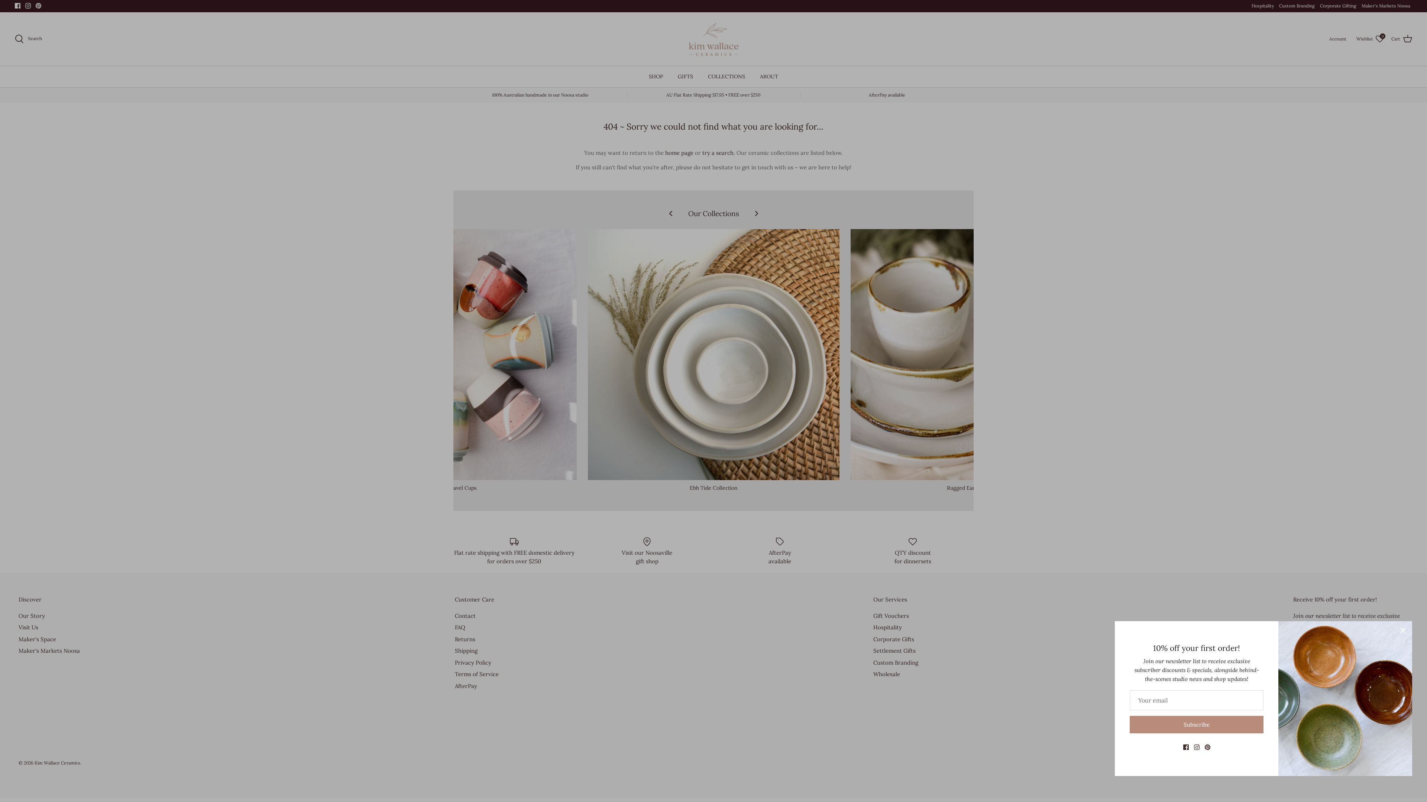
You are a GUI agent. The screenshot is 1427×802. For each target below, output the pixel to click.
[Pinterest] (1207, 747)
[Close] (1403, 630)
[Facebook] (1186, 747)
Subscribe (1197, 724)
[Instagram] (1197, 747)
